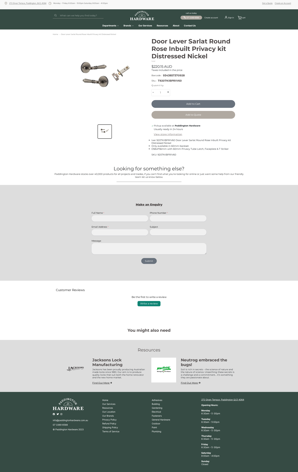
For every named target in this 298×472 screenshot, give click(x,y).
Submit (149, 261)
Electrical (156, 411)
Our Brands (108, 415)
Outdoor (156, 423)
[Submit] (55, 15)
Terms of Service (110, 431)
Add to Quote (193, 114)
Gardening (157, 408)
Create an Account (283, 3)
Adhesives (157, 400)
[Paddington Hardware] (142, 15)
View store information (168, 134)
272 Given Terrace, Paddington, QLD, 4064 (27, 3)
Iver (153, 61)
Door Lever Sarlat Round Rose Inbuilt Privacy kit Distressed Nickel (88, 34)
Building (156, 404)
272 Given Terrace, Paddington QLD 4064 (222, 399)
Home (55, 34)
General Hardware (161, 419)
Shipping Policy (110, 427)
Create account (211, 17)
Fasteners (157, 415)
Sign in (231, 17)
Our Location (108, 411)
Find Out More (101, 382)
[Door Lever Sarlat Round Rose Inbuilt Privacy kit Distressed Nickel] (105, 79)
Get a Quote (267, 3)
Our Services (108, 404)
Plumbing (156, 431)
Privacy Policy (109, 419)
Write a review (149, 303)
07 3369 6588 (193, 17)
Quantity (157, 85)
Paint (154, 427)
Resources (107, 408)
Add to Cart (193, 103)
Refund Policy (109, 423)
